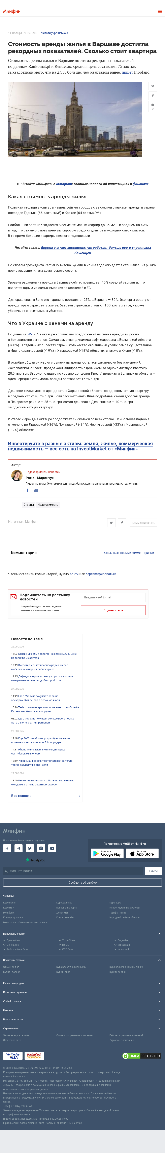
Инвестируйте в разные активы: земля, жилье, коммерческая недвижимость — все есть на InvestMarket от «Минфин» (80, 446)
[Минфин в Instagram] (41, 848)
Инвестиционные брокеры (124, 907)
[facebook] (28, 490)
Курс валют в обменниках (71, 967)
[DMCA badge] (142, 1056)
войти (74, 574)
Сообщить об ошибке (83, 882)
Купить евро (63, 972)
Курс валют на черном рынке (126, 967)
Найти (153, 870)
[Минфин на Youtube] (52, 848)
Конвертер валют (13, 917)
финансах (140, 184)
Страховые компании (121, 1040)
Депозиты (62, 912)
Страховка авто (12, 1040)
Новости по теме (27, 639)
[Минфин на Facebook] (7, 848)
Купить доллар (11, 972)
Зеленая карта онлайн (16, 1035)
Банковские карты (66, 907)
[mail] (36, 490)
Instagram (64, 184)
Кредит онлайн (65, 917)
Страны (29, 504)
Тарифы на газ (117, 912)
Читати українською (54, 33)
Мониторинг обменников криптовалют (25, 922)
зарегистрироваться (101, 574)
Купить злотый (117, 972)
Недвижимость (48, 504)
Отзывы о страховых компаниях (74, 1035)
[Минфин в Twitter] (30, 848)
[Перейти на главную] (11, 11)
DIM (30, 334)
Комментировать (143, 522)
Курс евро (115, 902)
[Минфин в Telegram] (18, 848)
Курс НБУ (8, 907)
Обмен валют (11, 967)
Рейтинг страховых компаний (126, 1035)
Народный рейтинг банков (124, 917)
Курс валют (9, 902)
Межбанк (8, 912)
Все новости (21, 796)
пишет (127, 72)
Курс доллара (64, 902)
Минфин (31, 522)
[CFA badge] (55, 1056)
